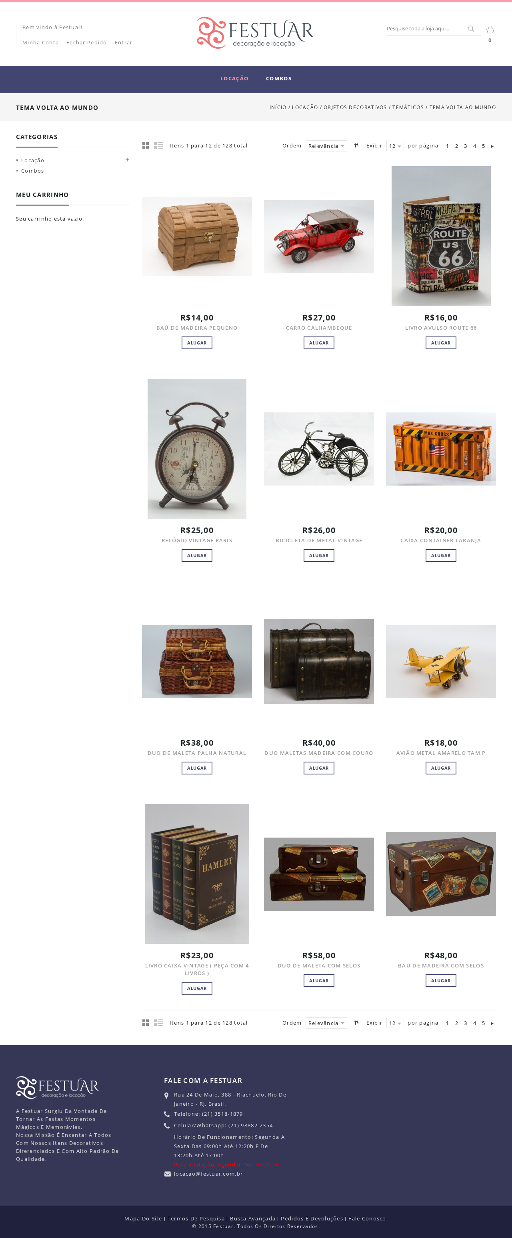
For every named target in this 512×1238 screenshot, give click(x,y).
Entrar (124, 42)
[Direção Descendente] (355, 145)
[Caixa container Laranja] (441, 449)
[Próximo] (492, 145)
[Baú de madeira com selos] (441, 874)
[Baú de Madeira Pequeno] (197, 236)
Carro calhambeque (319, 327)
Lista (159, 145)
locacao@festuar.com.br (208, 1173)
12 (392, 145)
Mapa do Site (143, 1218)
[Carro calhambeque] (319, 236)
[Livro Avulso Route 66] (441, 236)
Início (278, 107)
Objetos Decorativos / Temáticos (375, 107)
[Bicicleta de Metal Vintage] (319, 449)
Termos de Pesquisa (196, 1218)
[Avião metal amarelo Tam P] (441, 661)
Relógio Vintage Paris (197, 540)
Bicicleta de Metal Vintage (319, 540)
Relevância (323, 145)
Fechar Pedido (86, 42)
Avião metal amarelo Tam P (441, 752)
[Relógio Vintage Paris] (197, 449)
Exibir (374, 145)
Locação (305, 107)
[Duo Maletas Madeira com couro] (319, 661)
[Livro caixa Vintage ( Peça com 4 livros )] (197, 874)
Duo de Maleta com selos (319, 965)
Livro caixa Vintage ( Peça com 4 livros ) (197, 969)
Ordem (292, 145)
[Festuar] (255, 33)
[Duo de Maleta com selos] (319, 874)
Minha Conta (40, 42)
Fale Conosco (367, 1218)
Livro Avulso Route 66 (441, 327)
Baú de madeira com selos (441, 965)
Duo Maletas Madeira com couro (318, 752)
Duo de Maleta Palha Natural (197, 752)
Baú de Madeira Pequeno (197, 327)
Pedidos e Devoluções (312, 1218)
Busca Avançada (253, 1218)
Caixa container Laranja (440, 540)
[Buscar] (470, 29)
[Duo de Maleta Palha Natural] (197, 661)
